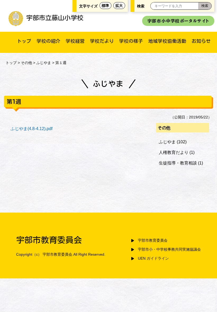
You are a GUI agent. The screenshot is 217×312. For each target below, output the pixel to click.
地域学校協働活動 (167, 41)
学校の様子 (131, 41)
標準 (105, 5)
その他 (26, 63)
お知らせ (201, 41)
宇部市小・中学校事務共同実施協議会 (169, 249)
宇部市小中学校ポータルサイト (178, 21)
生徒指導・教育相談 (178, 163)
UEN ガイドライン (153, 258)
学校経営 (75, 41)
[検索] (204, 6)
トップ (24, 41)
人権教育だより (173, 152)
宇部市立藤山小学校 (54, 18)
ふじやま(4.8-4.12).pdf (31, 128)
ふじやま (43, 63)
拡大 (119, 5)
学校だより (102, 41)
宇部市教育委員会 (153, 240)
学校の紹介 (48, 41)
